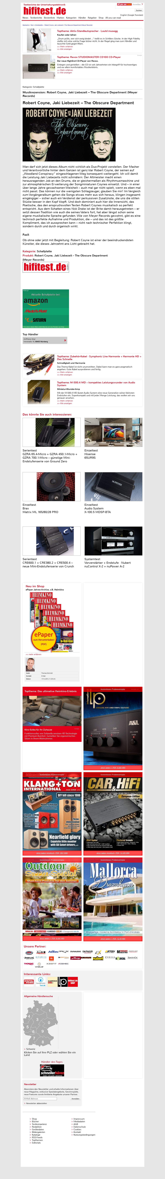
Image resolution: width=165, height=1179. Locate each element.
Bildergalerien (38, 1132)
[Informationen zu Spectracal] (132, 958)
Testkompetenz (39, 1124)
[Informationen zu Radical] (120, 958)
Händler (82, 17)
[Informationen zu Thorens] (29, 965)
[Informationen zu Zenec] (63, 965)
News (25, 17)
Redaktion (37, 1126)
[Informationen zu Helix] (29, 958)
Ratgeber (92, 17)
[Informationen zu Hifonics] (41, 958)
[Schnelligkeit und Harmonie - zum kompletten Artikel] (40, 366)
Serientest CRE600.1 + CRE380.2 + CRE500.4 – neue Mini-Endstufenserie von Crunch (48, 562)
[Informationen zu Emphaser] (87, 952)
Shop (101, 17)
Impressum (79, 1118)
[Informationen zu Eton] (110, 952)
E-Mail (43, 676)
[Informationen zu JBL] (51, 958)
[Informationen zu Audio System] (41, 952)
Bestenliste (49, 17)
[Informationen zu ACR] (29, 952)
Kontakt (77, 1132)
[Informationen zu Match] (63, 958)
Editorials (36, 1142)
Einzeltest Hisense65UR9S (91, 454)
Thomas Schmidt (47, 673)
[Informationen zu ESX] (98, 952)
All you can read (113, 17)
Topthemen (37, 1140)
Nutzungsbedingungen (84, 1134)
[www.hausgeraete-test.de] (41, 989)
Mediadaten (79, 1121)
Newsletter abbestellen (36, 1103)
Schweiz (30, 1049)
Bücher (35, 1121)
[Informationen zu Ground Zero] (132, 952)
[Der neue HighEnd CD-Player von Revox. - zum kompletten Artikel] (40, 67)
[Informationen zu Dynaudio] (75, 952)
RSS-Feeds (37, 1137)
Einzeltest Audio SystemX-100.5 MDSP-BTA (97, 508)
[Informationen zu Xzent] (51, 965)
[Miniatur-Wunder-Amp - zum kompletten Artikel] (40, 393)
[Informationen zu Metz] (75, 958)
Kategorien (71, 17)
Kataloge (36, 1134)
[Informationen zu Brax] (63, 952)
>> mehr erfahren (33, 654)
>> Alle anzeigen (64, 49)
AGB (76, 1124)
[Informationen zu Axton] (53, 952)
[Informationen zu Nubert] (98, 958)
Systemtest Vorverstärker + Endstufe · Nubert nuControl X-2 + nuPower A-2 (107, 562)
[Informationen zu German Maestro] (122, 952)
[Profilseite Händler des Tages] (52, 1075)
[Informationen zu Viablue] (39, 965)
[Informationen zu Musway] (86, 958)
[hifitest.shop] (73, 989)
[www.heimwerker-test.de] (52, 989)
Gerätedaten (38, 1129)
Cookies (77, 1129)
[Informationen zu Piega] (110, 958)
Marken (60, 17)
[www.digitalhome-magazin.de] (29, 989)
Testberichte (36, 17)
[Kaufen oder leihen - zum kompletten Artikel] (40, 40)
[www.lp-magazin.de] (63, 989)
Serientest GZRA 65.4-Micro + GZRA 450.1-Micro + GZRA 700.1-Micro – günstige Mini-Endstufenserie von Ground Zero (50, 456)
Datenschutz (80, 1126)
